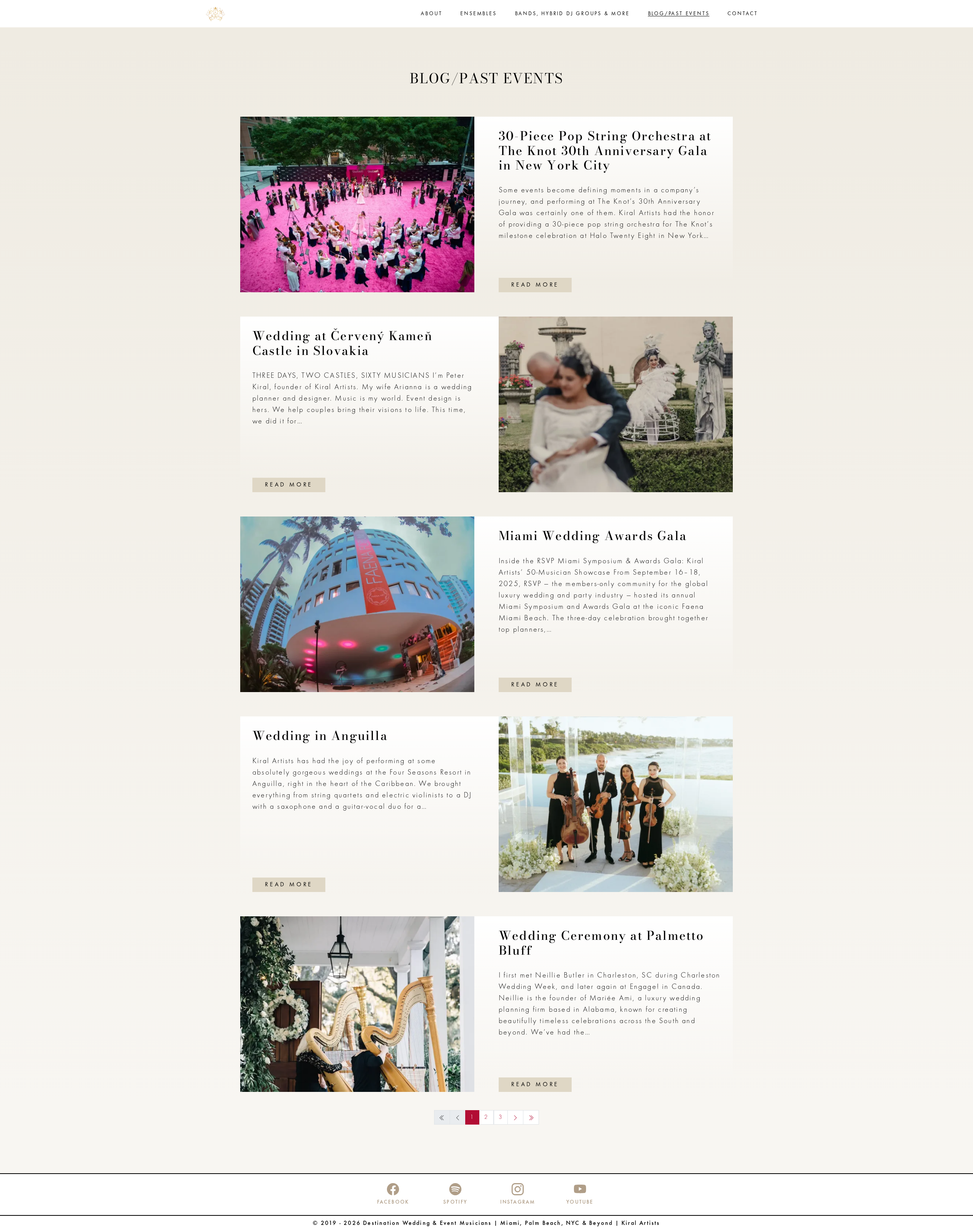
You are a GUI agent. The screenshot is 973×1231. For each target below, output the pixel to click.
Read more (535, 285)
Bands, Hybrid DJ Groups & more (572, 13)
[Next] (515, 1117)
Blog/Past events (679, 13)
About (431, 13)
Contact (742, 13)
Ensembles (478, 13)
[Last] (531, 1117)
